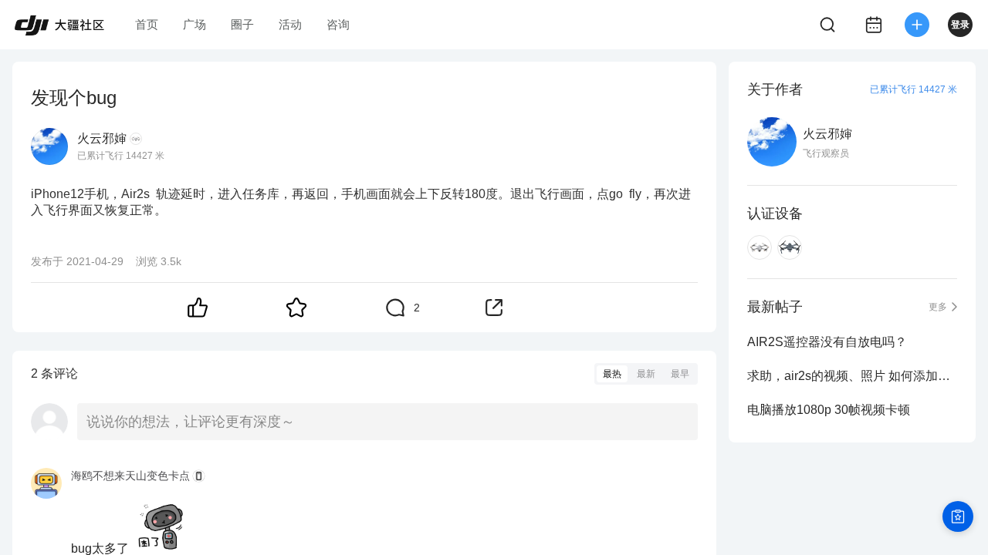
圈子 (242, 24)
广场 (194, 24)
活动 (290, 24)
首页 (146, 24)
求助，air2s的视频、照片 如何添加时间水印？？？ (852, 375)
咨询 (338, 24)
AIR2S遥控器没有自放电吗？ (827, 341)
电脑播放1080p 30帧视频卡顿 (828, 409)
